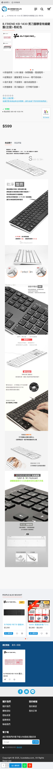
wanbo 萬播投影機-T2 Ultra (39, 624)
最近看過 (5, 645)
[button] (15, 51)
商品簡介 (8, 143)
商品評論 (17, 143)
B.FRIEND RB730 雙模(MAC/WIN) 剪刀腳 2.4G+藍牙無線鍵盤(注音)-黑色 (14, 624)
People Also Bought (12, 595)
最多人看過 (16, 645)
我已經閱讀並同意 (13, 747)
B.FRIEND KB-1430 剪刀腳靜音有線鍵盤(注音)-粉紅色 (13, 674)
